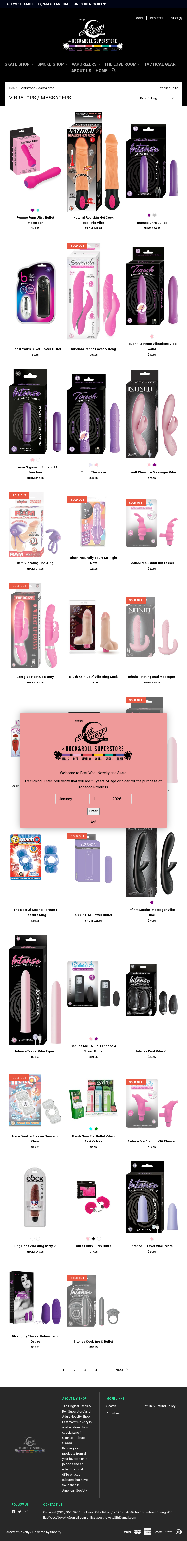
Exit (93, 821)
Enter (93, 811)
